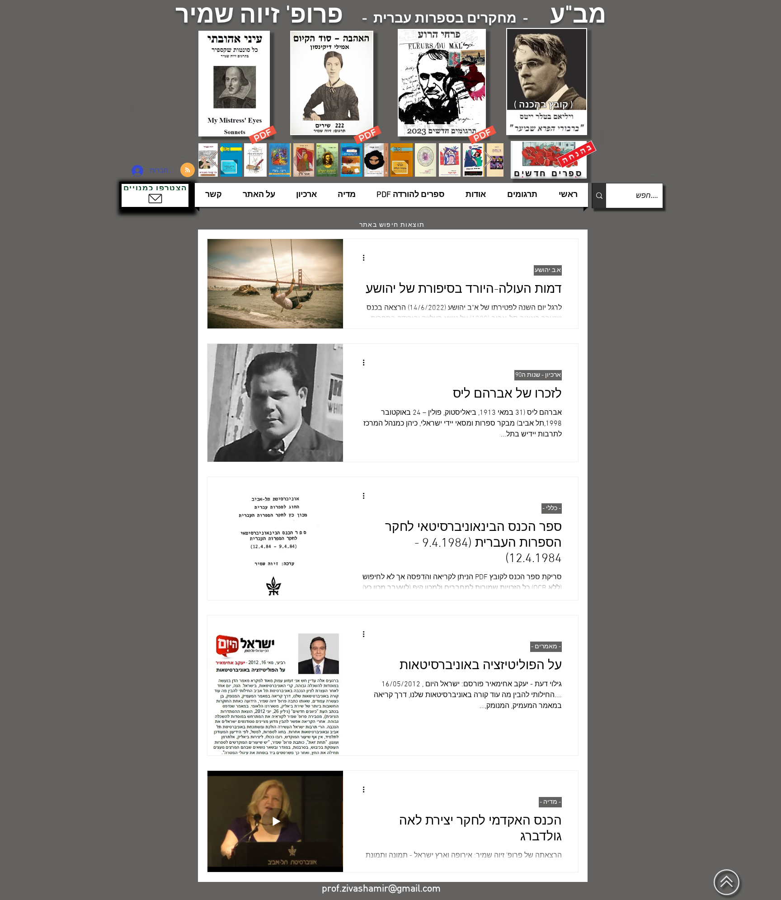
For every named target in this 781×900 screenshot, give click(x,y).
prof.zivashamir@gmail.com (381, 889)
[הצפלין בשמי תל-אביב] (159, 128)
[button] (155, 195)
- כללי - (551, 508)
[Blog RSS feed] (187, 170)
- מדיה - (550, 802)
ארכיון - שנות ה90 (538, 375)
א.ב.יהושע (548, 270)
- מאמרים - (546, 647)
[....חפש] (599, 195)
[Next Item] (488, 160)
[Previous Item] (214, 160)
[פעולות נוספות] (360, 257)
